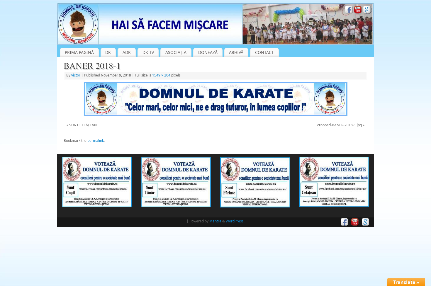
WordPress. (235, 221)
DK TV (148, 52)
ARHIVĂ (236, 52)
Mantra (215, 221)
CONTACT (264, 52)
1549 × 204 (161, 75)
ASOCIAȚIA (175, 52)
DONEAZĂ (208, 52)
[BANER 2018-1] (216, 99)
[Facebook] (349, 10)
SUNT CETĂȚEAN (83, 124)
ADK (127, 52)
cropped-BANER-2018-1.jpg (339, 124)
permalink (95, 140)
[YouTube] (358, 10)
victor (75, 75)
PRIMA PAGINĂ (79, 52)
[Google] (367, 10)
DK (108, 52)
